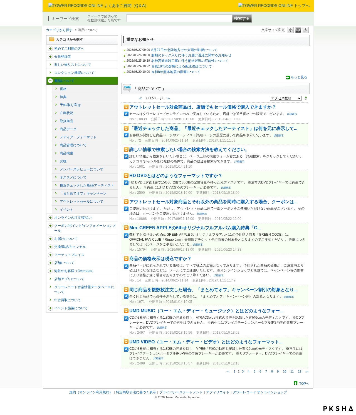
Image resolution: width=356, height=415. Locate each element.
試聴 (63, 161)
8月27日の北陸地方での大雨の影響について (184, 50)
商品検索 (66, 153)
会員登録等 (62, 57)
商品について (64, 81)
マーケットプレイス (69, 255)
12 (299, 371)
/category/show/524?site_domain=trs (50, 308)
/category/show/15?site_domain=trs (50, 80)
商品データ (68, 129)
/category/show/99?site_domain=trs (50, 262)
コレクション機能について (74, 73)
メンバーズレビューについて (81, 169)
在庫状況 (66, 113)
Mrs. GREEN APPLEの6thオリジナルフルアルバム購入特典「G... (195, 227)
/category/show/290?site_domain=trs (50, 56)
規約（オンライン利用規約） (91, 392)
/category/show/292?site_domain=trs (50, 225)
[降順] (306, 100)
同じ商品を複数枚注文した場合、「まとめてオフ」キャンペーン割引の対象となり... (213, 289)
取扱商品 (66, 121)
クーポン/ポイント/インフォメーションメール (85, 228)
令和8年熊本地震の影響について (175, 72)
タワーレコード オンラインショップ (260, 392)
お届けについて (66, 239)
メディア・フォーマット (78, 137)
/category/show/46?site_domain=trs (50, 238)
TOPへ (304, 383)
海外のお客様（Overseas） (74, 271)
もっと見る (299, 77)
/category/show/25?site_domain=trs (50, 270)
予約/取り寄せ (70, 105)
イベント (66, 210)
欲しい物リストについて (72, 65)
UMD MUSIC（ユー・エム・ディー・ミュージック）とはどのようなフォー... (206, 310)
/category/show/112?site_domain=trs (50, 48)
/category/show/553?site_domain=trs (50, 254)
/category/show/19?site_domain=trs (50, 246)
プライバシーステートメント (181, 392)
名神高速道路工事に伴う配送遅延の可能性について (189, 61)
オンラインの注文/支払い (73, 218)
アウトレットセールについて (81, 201)
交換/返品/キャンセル (70, 247)
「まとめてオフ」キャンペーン (83, 193)
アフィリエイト (217, 392)
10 (284, 371)
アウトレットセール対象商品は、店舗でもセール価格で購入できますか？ (202, 107)
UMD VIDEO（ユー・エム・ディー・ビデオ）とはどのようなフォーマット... (206, 341)
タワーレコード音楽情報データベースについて (84, 289)
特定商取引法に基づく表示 (136, 392)
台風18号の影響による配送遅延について (181, 66)
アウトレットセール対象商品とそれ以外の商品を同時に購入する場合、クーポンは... (213, 201)
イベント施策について (71, 308)
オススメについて (73, 177)
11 (292, 371)
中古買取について (67, 300)
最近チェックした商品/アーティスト (87, 185)
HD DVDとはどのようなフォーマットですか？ (175, 175)
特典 (63, 97)
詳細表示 (292, 114)
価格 (63, 89)
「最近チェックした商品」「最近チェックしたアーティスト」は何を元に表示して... (213, 128)
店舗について (64, 263)
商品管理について (73, 145)
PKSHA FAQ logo (338, 408)
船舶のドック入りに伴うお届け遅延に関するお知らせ (191, 55)
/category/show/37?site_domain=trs (50, 217)
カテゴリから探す (59, 30)
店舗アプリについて (69, 279)
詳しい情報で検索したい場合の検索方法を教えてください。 (189, 149)
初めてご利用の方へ (69, 49)
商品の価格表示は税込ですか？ (160, 258)
